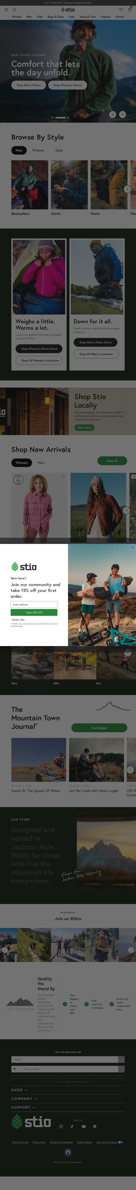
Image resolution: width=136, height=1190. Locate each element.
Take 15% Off (34, 612)
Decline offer (18, 619)
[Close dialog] (132, 547)
